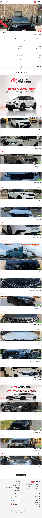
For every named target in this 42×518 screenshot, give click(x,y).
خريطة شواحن (37, 488)
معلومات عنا (37, 490)
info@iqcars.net (15, 485)
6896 (18, 483)
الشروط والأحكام (19, 512)
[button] (1, 2)
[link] (15, 497)
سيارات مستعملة (29, 484)
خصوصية (24, 512)
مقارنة (29, 486)
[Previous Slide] (1, 17)
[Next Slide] (40, 17)
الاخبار (29, 488)
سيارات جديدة (37, 484)
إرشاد (37, 486)
